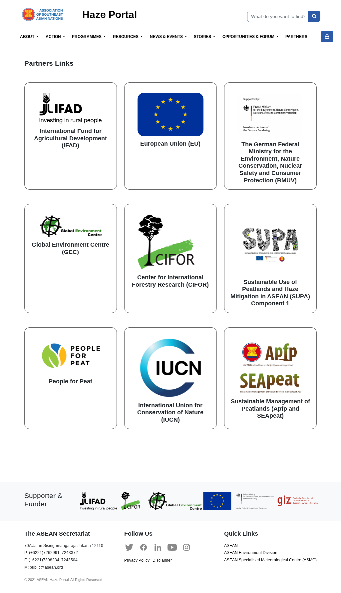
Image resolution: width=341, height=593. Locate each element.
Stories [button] (203, 36)
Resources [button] (126, 36)
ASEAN (231, 545)
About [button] (27, 36)
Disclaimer (162, 560)
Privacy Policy (137, 560)
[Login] (327, 36)
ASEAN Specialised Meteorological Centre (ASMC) (270, 560)
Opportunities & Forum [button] (248, 36)
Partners (296, 36)
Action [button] (54, 36)
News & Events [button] (167, 36)
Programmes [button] (87, 36)
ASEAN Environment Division (250, 552)
